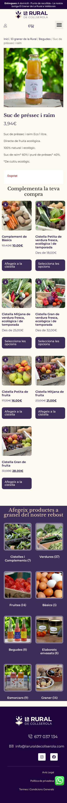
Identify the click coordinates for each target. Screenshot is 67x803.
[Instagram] (42, 757)
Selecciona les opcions (48, 265)
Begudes (45, 39)
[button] (59, 25)
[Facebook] (54, 757)
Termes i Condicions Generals (36, 789)
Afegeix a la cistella (13, 265)
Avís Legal (48, 772)
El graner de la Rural (23, 39)
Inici (6, 39)
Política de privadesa (42, 780)
